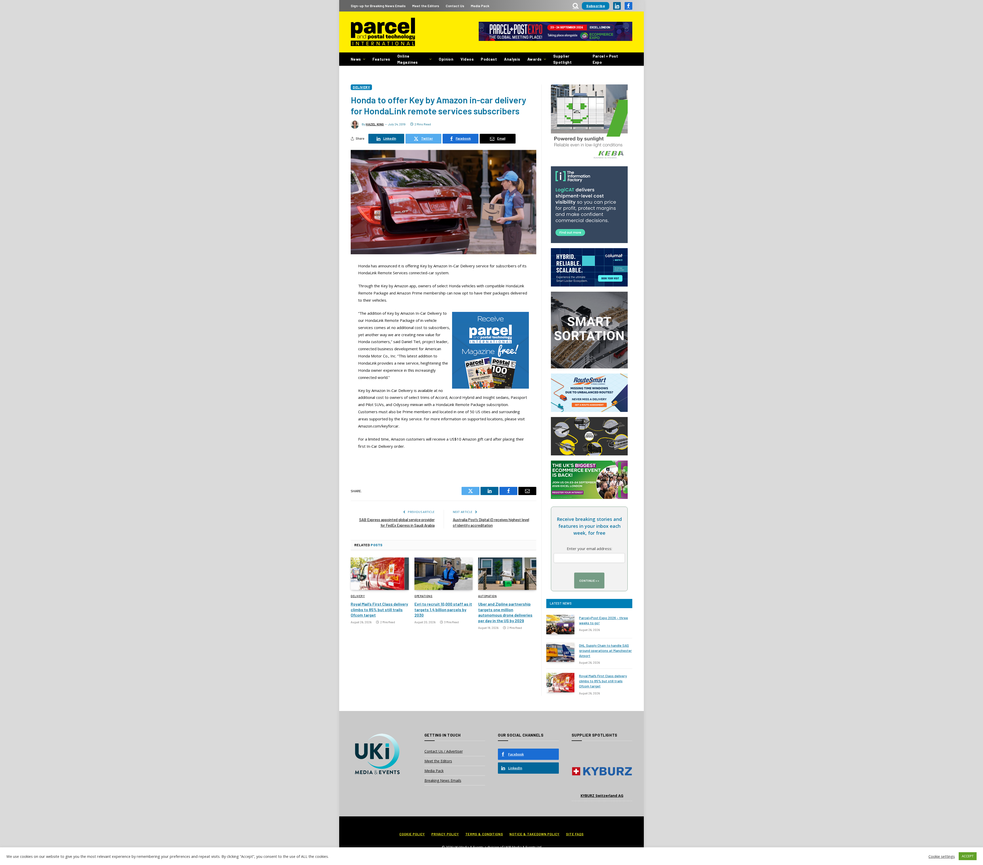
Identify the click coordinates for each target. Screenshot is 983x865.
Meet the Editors (425, 6)
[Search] (576, 6)
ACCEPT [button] (968, 856)
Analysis (512, 59)
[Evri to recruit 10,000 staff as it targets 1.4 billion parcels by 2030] (443, 573)
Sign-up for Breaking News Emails (378, 6)
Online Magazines (407, 59)
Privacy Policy (445, 834)
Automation (487, 596)
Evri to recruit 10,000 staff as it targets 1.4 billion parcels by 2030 (443, 609)
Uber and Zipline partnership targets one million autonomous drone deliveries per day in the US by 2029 (505, 612)
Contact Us (455, 6)
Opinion (446, 59)
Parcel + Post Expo (605, 59)
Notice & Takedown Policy (534, 834)
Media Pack (480, 6)
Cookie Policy (412, 834)
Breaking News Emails (442, 780)
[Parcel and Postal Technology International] (383, 32)
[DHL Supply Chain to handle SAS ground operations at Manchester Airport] (560, 652)
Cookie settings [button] (941, 856)
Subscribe (595, 6)
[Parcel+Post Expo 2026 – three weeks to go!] (560, 624)
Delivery (361, 87)
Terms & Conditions (484, 834)
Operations (423, 596)
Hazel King (375, 124)
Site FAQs (575, 834)
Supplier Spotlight (562, 59)
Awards (534, 59)
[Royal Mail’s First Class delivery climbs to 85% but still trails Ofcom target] (380, 573)
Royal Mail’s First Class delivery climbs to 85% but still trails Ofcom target (379, 609)
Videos (467, 59)
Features (381, 59)
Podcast (489, 59)
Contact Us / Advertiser (443, 751)
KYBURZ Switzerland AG (602, 795)
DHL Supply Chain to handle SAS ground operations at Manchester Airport (605, 650)
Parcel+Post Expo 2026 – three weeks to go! (603, 620)
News (356, 59)
